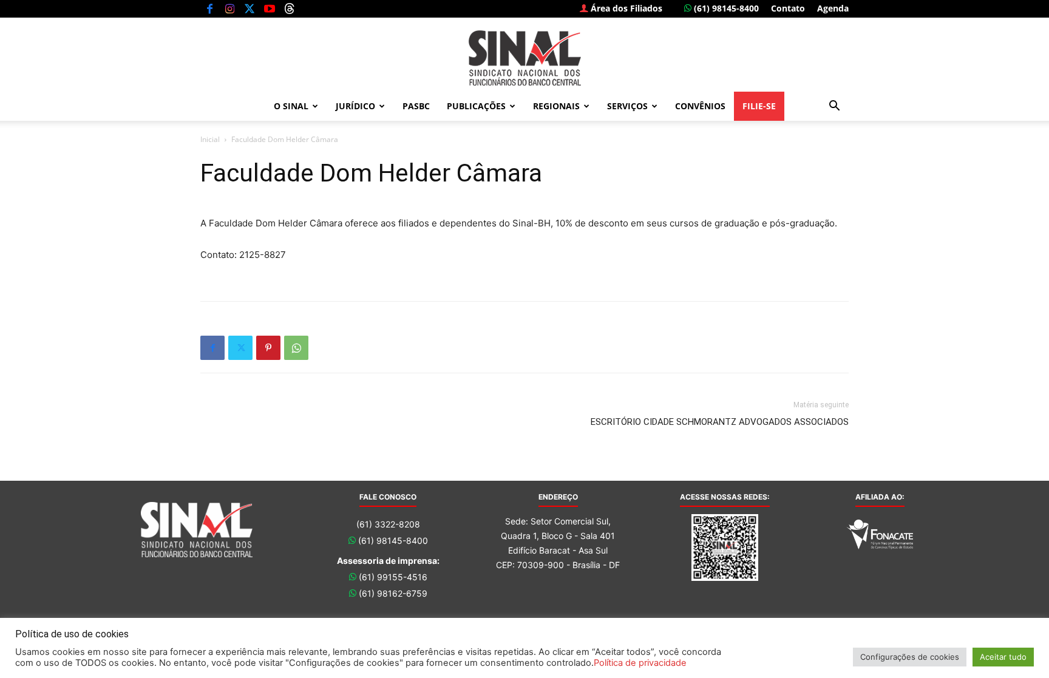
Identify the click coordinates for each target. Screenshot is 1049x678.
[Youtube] (269, 8)
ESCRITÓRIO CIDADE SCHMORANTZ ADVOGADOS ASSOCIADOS (720, 421)
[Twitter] (249, 8)
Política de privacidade (640, 662)
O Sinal (291, 106)
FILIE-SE (759, 106)
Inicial (210, 139)
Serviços (627, 106)
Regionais (556, 106)
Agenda (833, 8)
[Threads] (289, 8)
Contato (788, 8)
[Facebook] (209, 8)
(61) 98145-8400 (725, 8)
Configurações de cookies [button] (909, 657)
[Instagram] (229, 8)
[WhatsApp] (296, 348)
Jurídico (355, 106)
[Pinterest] (268, 348)
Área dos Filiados (625, 8)
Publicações (476, 106)
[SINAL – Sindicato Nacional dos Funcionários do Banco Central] (524, 58)
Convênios (700, 106)
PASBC (416, 106)
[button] (834, 107)
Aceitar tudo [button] (1003, 657)
